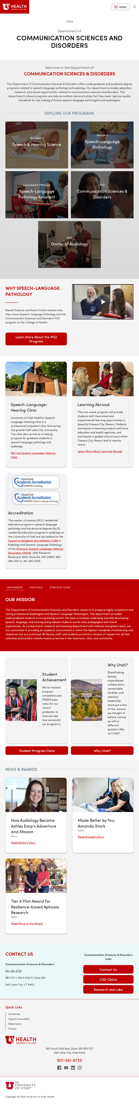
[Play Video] (103, 302)
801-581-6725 (13, 971)
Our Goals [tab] (36, 587)
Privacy (12, 1028)
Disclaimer (14, 1014)
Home (69, 21)
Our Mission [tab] (15, 587)
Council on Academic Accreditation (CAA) (33, 540)
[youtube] (66, 1068)
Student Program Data (36, 750)
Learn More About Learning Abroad (100, 451)
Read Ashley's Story (23, 842)
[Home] (14, 7)
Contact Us (108, 969)
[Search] (134, 6)
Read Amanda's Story (91, 837)
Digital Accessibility (19, 1018)
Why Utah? (102, 750)
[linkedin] (73, 1068)
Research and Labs (108, 989)
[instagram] (80, 1068)
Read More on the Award (27, 923)
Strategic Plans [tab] (59, 587)
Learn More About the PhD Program (36, 339)
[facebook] (59, 1068)
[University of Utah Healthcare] (69, 1040)
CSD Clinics (108, 979)
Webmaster (15, 1023)
